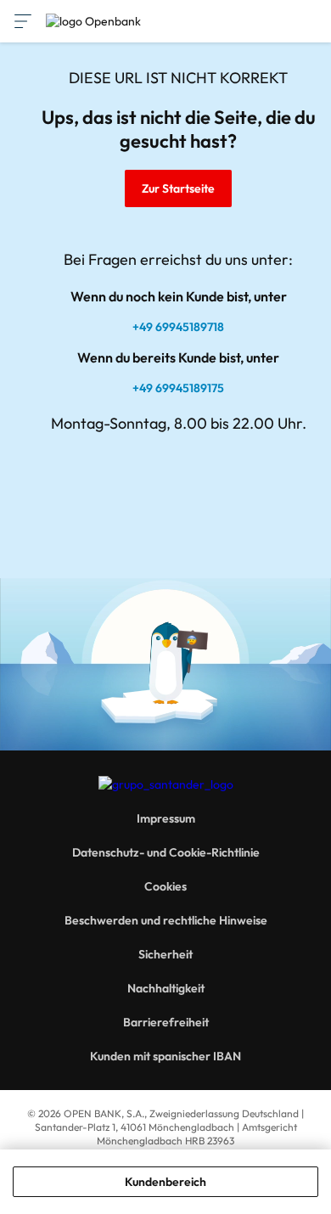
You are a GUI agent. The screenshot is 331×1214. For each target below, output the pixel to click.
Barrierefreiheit (166, 1022)
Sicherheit (165, 954)
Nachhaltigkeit (166, 988)
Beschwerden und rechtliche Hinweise (166, 920)
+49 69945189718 (178, 326)
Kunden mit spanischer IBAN (165, 1056)
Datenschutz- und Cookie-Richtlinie (166, 852)
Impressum (166, 818)
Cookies (165, 886)
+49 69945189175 (178, 388)
